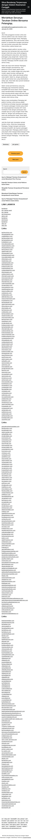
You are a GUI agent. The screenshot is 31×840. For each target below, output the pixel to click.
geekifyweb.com (7, 251)
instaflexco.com (6, 487)
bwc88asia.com (6, 747)
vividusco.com (6, 453)
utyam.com (5, 783)
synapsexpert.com (7, 408)
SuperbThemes (27, 837)
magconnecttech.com (8, 543)
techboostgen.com (7, 238)
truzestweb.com (6, 406)
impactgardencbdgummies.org (11, 802)
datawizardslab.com (8, 509)
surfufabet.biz (6, 683)
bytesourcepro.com (7, 325)
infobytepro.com (7, 259)
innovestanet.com (7, 366)
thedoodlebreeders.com (9, 754)
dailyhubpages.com (7, 564)
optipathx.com (6, 361)
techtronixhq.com (7, 232)
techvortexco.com (7, 249)
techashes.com (6, 624)
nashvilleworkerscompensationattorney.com (15, 600)
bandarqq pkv (12, 822)
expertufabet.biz (6, 662)
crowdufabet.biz (6, 700)
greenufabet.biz (6, 671)
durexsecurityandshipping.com (11, 732)
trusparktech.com (7, 470)
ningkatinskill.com (7, 762)
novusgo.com (6, 526)
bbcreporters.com (7, 707)
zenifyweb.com (6, 545)
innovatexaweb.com (8, 244)
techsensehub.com (7, 240)
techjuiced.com (6, 643)
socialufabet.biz (6, 681)
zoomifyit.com (6, 419)
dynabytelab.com (7, 436)
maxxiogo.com (6, 372)
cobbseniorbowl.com (8, 728)
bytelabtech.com (7, 242)
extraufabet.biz (6, 675)
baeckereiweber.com (8, 620)
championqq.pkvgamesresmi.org (11, 828)
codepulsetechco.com (8, 270)
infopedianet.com (7, 340)
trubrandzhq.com (7, 472)
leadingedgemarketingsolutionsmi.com (13, 711)
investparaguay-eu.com (9, 745)
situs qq (4, 223)
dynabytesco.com (7, 506)
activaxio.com (6, 504)
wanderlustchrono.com (8, 530)
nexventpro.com (6, 475)
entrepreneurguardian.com (9, 574)
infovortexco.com (7, 306)
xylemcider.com (6, 794)
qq (2, 818)
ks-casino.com (6, 751)
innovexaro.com (6, 349)
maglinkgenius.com (7, 289)
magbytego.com (6, 261)
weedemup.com (6, 579)
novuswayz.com (6, 481)
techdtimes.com (6, 630)
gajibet (24, 826)
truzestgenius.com (7, 300)
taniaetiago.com (6, 796)
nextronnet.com (6, 376)
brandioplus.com (7, 383)
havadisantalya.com (8, 628)
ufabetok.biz (5, 696)
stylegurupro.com (7, 508)
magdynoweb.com (7, 315)
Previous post (15, 153)
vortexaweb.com (7, 462)
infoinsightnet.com (7, 264)
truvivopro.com (6, 451)
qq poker (4, 822)
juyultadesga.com (7, 737)
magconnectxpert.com (8, 298)
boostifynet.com (6, 474)
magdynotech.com (7, 344)
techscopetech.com (7, 313)
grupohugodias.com (8, 756)
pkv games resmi (7, 210)
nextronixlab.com (7, 363)
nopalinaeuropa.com (8, 805)
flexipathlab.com (7, 389)
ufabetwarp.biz (6, 658)
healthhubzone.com (7, 639)
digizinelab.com (6, 308)
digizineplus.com (7, 347)
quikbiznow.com (6, 412)
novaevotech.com (7, 285)
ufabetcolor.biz (6, 673)
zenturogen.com (6, 380)
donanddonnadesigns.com (9, 555)
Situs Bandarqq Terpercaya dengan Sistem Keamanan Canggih (14, 4)
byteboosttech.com (7, 645)
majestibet (12, 826)
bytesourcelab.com (7, 351)
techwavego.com (7, 310)
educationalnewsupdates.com (10, 426)
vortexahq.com (6, 455)
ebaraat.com (5, 641)
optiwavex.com (6, 400)
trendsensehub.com (7, 534)
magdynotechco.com (8, 245)
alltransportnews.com (8, 703)
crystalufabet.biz (7, 694)
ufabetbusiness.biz (7, 669)
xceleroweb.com (7, 414)
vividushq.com (6, 391)
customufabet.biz (7, 688)
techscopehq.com (7, 346)
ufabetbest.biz (6, 685)
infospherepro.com (7, 515)
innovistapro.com (7, 489)
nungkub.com (6, 790)
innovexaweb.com (7, 381)
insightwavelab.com (8, 523)
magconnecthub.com (8, 334)
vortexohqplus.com (7, 492)
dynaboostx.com (7, 485)
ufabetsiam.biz (6, 666)
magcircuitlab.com (7, 291)
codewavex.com (7, 293)
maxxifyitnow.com (7, 355)
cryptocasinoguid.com (8, 709)
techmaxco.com (6, 500)
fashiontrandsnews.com (9, 705)
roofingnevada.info (7, 591)
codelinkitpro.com (7, 236)
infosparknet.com (7, 353)
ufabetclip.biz (6, 660)
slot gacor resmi (15, 824)
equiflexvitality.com (7, 559)
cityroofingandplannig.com (10, 734)
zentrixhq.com (6, 364)
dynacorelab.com (7, 447)
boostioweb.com (7, 430)
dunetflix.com (6, 773)
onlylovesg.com (6, 560)
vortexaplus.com (7, 393)
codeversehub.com (7, 330)
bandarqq (4, 208)
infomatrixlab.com (7, 329)
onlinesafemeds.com (8, 654)
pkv (7, 826)
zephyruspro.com (7, 359)
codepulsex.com (7, 312)
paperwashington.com (8, 577)
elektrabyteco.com (7, 296)
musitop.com (5, 781)
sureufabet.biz (6, 686)
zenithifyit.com (6, 457)
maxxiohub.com (6, 458)
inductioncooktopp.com (9, 587)
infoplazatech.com (7, 253)
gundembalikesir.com (8, 634)
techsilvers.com (6, 760)
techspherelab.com (7, 327)
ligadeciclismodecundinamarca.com (12, 598)
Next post (16, 159)
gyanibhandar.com (7, 656)
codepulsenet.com (7, 342)
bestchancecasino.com (8, 581)
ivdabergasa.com (7, 736)
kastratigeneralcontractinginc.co (11, 713)
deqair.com (5, 758)
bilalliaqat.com (6, 583)
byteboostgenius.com (8, 336)
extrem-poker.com (7, 749)
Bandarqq (6, 144)
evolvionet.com (6, 438)
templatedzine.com (7, 766)
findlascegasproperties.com (10, 551)
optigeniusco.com (7, 464)
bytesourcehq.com (7, 266)
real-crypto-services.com (9, 739)
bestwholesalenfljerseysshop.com (12, 715)
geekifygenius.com (7, 540)
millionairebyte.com (7, 610)
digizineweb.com (7, 272)
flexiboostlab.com (7, 491)
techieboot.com (6, 632)
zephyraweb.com (7, 460)
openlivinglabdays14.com (9, 717)
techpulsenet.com (7, 302)
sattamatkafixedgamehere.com (11, 572)
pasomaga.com (6, 800)
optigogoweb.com (7, 415)
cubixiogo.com (6, 395)
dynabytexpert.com (7, 368)
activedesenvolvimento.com (10, 562)
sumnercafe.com (7, 771)
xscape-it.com (6, 724)
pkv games (15, 144)
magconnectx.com (7, 593)
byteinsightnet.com (7, 268)
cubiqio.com (5, 511)
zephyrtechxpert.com (8, 304)
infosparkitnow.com (7, 247)
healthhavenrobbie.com (9, 553)
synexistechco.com (7, 449)
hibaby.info (5, 576)
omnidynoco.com (7, 402)
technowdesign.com (8, 730)
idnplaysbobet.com (7, 566)
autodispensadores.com (9, 585)
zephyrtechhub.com (8, 404)
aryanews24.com (7, 722)
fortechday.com (6, 611)
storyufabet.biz (6, 690)
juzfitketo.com (6, 798)
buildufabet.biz (6, 702)
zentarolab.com (6, 410)
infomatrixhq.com (7, 281)
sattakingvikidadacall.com (9, 568)
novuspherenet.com (7, 397)
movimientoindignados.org (10, 775)
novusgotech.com (7, 374)
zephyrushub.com (7, 432)
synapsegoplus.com (8, 338)
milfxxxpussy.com (7, 777)
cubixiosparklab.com (8, 283)
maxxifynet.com (6, 443)
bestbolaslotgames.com (9, 570)
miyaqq (19, 826)
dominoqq (5, 220)
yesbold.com (5, 637)
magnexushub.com (7, 647)
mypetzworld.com (7, 741)
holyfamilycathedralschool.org (11, 602)
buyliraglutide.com (7, 652)
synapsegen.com (7, 387)
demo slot (5, 216)
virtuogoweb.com (7, 649)
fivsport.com (5, 764)
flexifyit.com (5, 370)
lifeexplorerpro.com (8, 525)
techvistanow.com (7, 279)
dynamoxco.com (7, 378)
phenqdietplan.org (7, 770)
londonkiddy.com (7, 604)
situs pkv (4, 225)
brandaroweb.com (7, 417)
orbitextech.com (6, 542)
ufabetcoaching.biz (7, 606)
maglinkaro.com (6, 321)
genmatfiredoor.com (8, 549)
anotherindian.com (7, 792)
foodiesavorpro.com (8, 517)
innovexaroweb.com (8, 317)
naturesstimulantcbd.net (9, 804)
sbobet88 (14, 818)
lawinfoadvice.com (7, 768)
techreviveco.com (7, 319)
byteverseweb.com (7, 332)
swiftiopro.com (6, 494)
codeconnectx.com (7, 274)
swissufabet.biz (6, 668)
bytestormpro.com (7, 528)
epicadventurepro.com (8, 521)
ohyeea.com (5, 787)
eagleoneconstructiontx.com (10, 557)
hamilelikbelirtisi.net (7, 496)
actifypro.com (6, 483)
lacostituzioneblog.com (9, 785)
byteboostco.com (7, 295)
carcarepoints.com (7, 753)
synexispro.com (6, 594)
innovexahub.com (7, 445)
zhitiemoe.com (6, 788)
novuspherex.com (7, 466)
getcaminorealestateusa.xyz (10, 613)
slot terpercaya (6, 214)
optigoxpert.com (7, 479)
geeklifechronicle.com (8, 513)
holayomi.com (6, 596)
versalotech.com (7, 498)
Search (5, 169)
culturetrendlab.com (8, 532)
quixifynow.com (6, 357)
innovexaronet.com (7, 278)
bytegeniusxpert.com (8, 255)
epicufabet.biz (6, 692)
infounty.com (5, 743)
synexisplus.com (7, 440)
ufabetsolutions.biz (7, 679)
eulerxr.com (5, 538)
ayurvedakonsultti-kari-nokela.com (12, 719)
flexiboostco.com (7, 428)
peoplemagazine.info (8, 622)
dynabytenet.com (7, 323)
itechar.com (5, 635)
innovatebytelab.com (8, 257)
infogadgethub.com (7, 234)
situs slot (7, 818)
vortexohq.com (6, 519)
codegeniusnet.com (7, 262)
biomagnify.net (6, 807)
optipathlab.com (6, 434)
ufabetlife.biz (5, 677)
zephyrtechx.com (7, 477)
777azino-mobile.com (8, 726)
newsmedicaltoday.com (9, 589)
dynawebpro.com (7, 385)
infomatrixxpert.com (8, 276)
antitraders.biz (6, 720)
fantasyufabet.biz (7, 664)
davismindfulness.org (8, 608)
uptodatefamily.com (8, 779)
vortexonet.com (6, 441)
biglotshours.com (7, 651)
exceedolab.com (7, 502)
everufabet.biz (6, 698)
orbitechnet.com (6, 398)
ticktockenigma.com (8, 536)
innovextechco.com (7, 287)
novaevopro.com (7, 468)
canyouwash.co (6, 626)
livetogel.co (5, 547)
